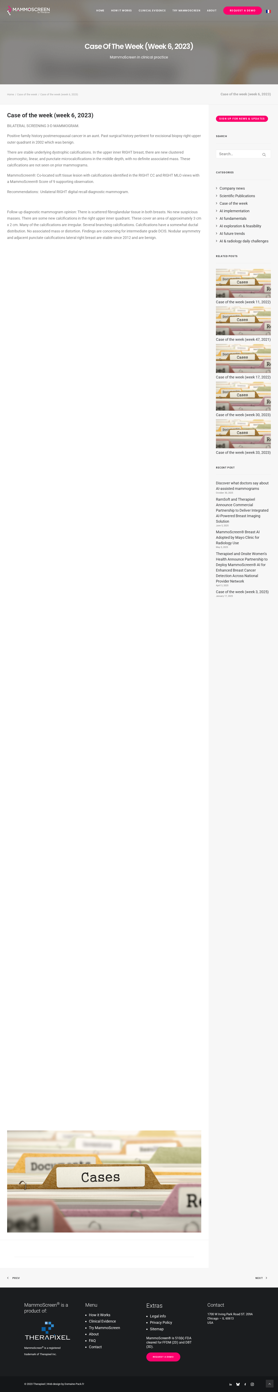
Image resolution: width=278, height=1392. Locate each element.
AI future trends (232, 233)
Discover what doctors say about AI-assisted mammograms (242, 486)
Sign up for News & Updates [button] (242, 118)
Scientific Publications (237, 196)
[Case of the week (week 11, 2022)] (243, 296)
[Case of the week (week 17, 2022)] (243, 371)
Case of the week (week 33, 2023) (243, 452)
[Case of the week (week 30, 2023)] (243, 409)
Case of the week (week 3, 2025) (242, 592)
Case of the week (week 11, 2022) (243, 302)
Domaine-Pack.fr (74, 1383)
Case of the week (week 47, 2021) (243, 339)
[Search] (243, 154)
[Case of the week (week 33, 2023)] (243, 447)
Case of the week (27, 94)
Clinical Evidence (152, 10)
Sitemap (157, 1329)
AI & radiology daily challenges (244, 241)
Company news (232, 188)
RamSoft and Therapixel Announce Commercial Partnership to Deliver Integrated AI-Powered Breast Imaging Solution (242, 510)
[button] (264, 154)
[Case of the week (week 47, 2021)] (243, 334)
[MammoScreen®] (28, 10)
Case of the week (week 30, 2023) (243, 415)
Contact (95, 1347)
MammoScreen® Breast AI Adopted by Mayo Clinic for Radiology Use (238, 537)
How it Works (99, 1315)
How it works (121, 10)
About (212, 10)
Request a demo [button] (163, 1356)
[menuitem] (101, 10)
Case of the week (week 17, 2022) (243, 377)
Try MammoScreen (186, 10)
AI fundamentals (233, 218)
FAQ (92, 1340)
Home (100, 10)
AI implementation (235, 211)
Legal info (158, 1316)
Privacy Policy (161, 1322)
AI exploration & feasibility (240, 226)
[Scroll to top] (270, 1383)
